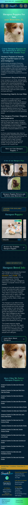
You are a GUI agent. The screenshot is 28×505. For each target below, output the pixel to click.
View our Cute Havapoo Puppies (14, 149)
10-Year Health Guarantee (18, 489)
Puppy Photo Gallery (20, 475)
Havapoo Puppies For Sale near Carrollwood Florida (13, 441)
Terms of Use (19, 500)
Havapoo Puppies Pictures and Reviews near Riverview (14, 195)
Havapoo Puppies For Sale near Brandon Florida (12, 396)
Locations (13, 466)
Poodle (15, 275)
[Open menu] (2, 6)
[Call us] (21, 6)
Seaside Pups (5, 466)
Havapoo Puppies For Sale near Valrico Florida (14, 407)
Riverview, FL (21, 466)
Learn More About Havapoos (10, 339)
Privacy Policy (19, 502)
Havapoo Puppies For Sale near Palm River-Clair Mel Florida (13, 391)
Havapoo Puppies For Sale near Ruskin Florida (14, 425)
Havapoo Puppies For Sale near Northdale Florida (12, 458)
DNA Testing (18, 495)
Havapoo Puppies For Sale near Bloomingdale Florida (13, 402)
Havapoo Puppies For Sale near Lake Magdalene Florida (11, 452)
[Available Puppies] (7, 6)
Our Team (17, 477)
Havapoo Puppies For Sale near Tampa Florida (14, 411)
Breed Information (19, 482)
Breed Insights (18, 484)
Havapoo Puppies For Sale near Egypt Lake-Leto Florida (13, 436)
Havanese (5, 275)
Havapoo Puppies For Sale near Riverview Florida (12, 385)
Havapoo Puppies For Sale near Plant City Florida (12, 447)
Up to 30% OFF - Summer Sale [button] (14, 1)
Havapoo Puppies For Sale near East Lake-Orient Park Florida (13, 415)
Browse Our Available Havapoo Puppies (11, 248)
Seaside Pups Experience (21, 472)
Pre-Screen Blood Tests (21, 493)
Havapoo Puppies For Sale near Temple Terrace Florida (12, 430)
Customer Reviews (19, 474)
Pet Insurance (18, 492)
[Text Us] (25, 6)
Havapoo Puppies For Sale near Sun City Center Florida (12, 421)
